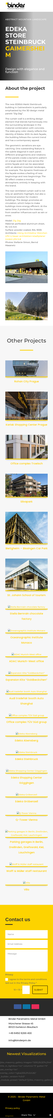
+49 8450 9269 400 (20, 1033)
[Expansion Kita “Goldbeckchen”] (26, 673)
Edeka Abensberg (26, 740)
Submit (38, 989)
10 (35, 317)
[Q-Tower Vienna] (26, 814)
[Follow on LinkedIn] (26, 1006)
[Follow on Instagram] (35, 1006)
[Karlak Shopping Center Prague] (26, 406)
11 (38, 317)
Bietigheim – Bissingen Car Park (27, 548)
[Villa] (26, 883)
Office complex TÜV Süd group (26, 722)
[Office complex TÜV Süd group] (26, 716)
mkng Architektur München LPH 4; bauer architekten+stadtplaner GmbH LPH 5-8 (26, 236)
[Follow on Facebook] (17, 1006)
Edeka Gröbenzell (26, 801)
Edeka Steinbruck (26, 759)
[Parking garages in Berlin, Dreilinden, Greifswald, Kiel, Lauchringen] (26, 834)
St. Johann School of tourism (26, 595)
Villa (26, 889)
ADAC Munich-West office (26, 661)
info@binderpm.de (20, 1040)
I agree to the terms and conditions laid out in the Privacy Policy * (26, 981)
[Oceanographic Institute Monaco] (26, 631)
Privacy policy (12, 1108)
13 (44, 317)
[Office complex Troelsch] (26, 447)
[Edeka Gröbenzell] (26, 795)
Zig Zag (17, 220)
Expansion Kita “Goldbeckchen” (26, 680)
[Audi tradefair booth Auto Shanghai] (26, 692)
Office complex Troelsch (26, 463)
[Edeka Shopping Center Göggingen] (26, 771)
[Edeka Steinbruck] (26, 753)
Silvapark (26, 501)
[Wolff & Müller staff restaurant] (26, 865)
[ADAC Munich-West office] (26, 655)
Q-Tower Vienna (26, 820)
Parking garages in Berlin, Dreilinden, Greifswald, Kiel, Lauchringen (26, 847)
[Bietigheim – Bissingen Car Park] (26, 528)
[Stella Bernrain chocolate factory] (26, 607)
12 (41, 317)
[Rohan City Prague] (26, 368)
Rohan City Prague (26, 381)
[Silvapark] (26, 486)
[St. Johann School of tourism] (26, 575)
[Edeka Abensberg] (26, 734)
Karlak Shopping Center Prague (26, 424)
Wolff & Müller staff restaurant (26, 871)
